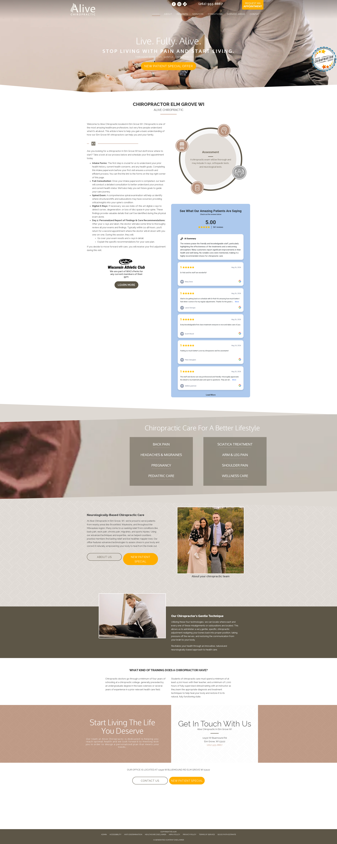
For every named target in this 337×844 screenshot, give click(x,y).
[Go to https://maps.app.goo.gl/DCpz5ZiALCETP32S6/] (185, 4)
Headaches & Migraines (161, 454)
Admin (104, 834)
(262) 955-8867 (211, 4)
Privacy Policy (189, 834)
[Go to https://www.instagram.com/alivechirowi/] (179, 4)
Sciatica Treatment (235, 444)
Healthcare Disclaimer (155, 834)
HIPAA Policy (174, 834)
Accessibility (115, 834)
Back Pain (161, 444)
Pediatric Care (161, 475)
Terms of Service (207, 834)
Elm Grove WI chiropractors (110, 134)
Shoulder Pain (235, 465)
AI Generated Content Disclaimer (168, 840)
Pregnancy (161, 465)
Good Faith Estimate (227, 834)
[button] (168, 66)
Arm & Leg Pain (235, 454)
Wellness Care (235, 475)
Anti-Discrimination (133, 834)
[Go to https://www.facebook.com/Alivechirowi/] (174, 4)
